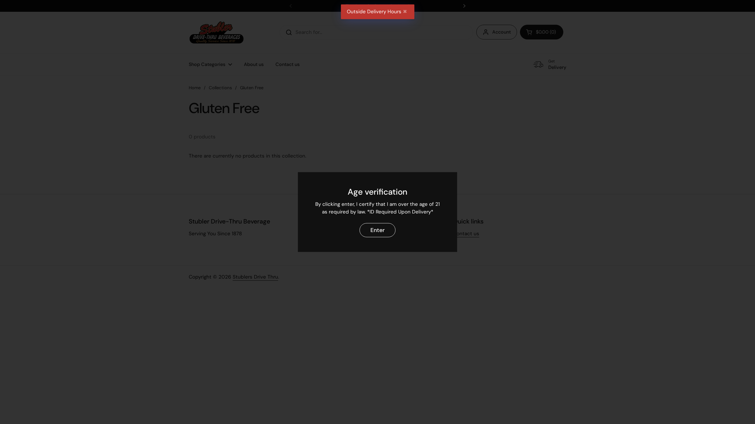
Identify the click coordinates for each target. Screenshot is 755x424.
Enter (377, 229)
